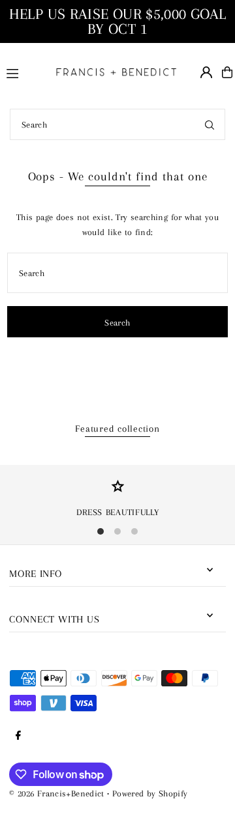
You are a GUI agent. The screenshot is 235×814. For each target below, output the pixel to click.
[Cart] (227, 72)
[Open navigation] (23, 71)
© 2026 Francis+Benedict (56, 793)
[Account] (206, 72)
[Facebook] (18, 736)
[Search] (209, 124)
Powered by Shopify (150, 793)
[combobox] (117, 124)
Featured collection (117, 428)
